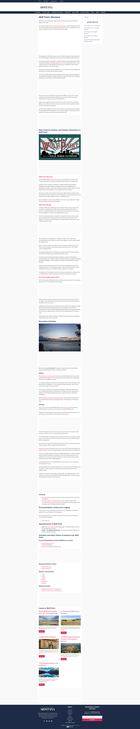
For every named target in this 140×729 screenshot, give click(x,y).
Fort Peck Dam (42, 407)
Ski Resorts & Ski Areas (57, 12)
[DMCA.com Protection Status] (70, 727)
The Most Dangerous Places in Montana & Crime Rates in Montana (70, 639)
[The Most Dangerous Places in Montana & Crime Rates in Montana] (71, 652)
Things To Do (54, 1)
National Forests (85, 12)
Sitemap (70, 720)
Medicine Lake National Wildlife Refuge (51, 546)
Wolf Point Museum (46, 177)
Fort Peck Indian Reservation (59, 26)
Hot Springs (37, 12)
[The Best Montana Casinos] (49, 648)
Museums (103, 12)
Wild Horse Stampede (50, 527)
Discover (46, 1)
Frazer (43, 574)
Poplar (43, 576)
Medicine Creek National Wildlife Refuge (53, 397)
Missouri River (59, 63)
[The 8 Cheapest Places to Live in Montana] (49, 676)
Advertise (70, 713)
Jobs (70, 715)
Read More (42, 631)
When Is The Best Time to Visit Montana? (52, 590)
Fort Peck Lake (66, 407)
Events (61, 1)
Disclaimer (70, 717)
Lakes (92, 12)
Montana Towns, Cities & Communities (51, 589)
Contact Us (70, 712)
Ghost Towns (75, 12)
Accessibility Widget (70, 722)
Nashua (44, 578)
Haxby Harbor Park (48, 500)
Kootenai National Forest (48, 543)
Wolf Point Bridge (45, 205)
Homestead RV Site (46, 497)
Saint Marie (44, 581)
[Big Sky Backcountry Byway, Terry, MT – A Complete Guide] (49, 624)
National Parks (46, 12)
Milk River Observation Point (48, 376)
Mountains (67, 12)
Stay (40, 1)
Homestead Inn (45, 520)
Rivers (97, 12)
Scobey (44, 579)
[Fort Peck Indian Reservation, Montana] (71, 624)
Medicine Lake (42, 448)
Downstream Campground (55, 502)
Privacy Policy (70, 719)
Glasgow (44, 583)
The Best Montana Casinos (47, 637)
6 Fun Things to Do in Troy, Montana (92, 25)
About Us (70, 710)
